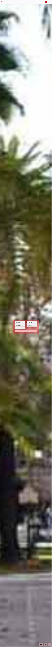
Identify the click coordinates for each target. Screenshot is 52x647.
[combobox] (32, 322)
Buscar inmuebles (26, 331)
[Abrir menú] (50, 1)
